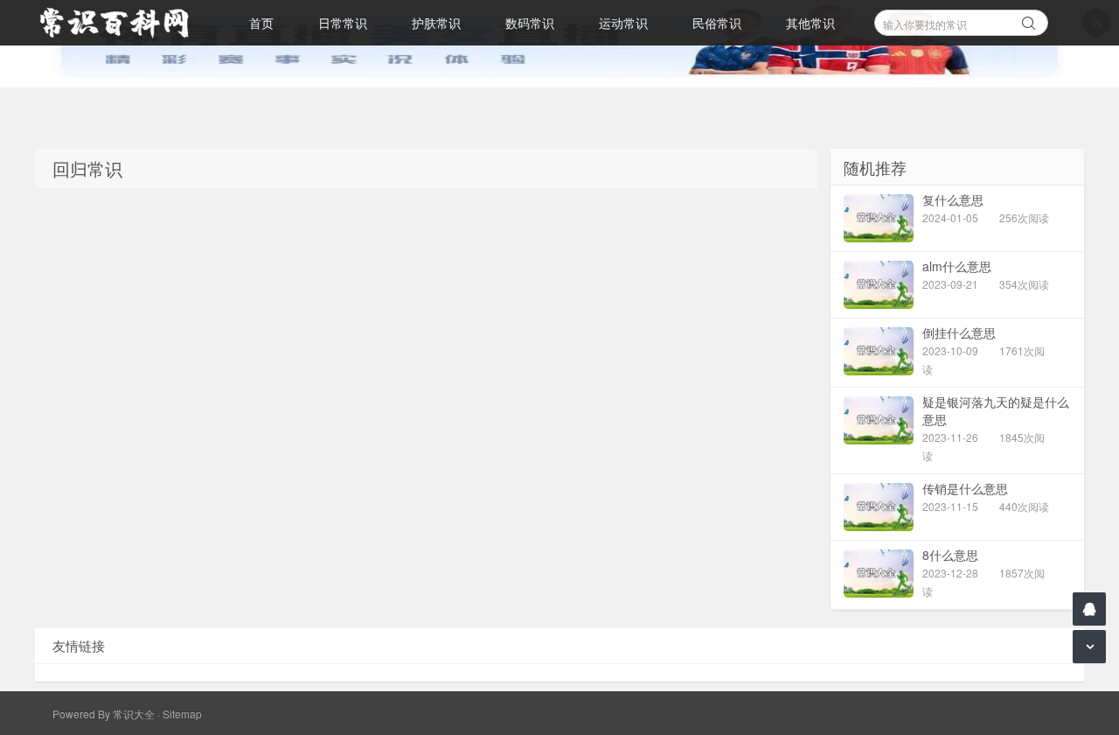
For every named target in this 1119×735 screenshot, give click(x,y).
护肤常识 (436, 23)
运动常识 (623, 23)
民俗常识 (716, 23)
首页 (261, 23)
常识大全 (134, 713)
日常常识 (342, 23)
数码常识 (529, 23)
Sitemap (182, 713)
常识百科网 (122, 23)
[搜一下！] (1029, 20)
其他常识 (810, 23)
